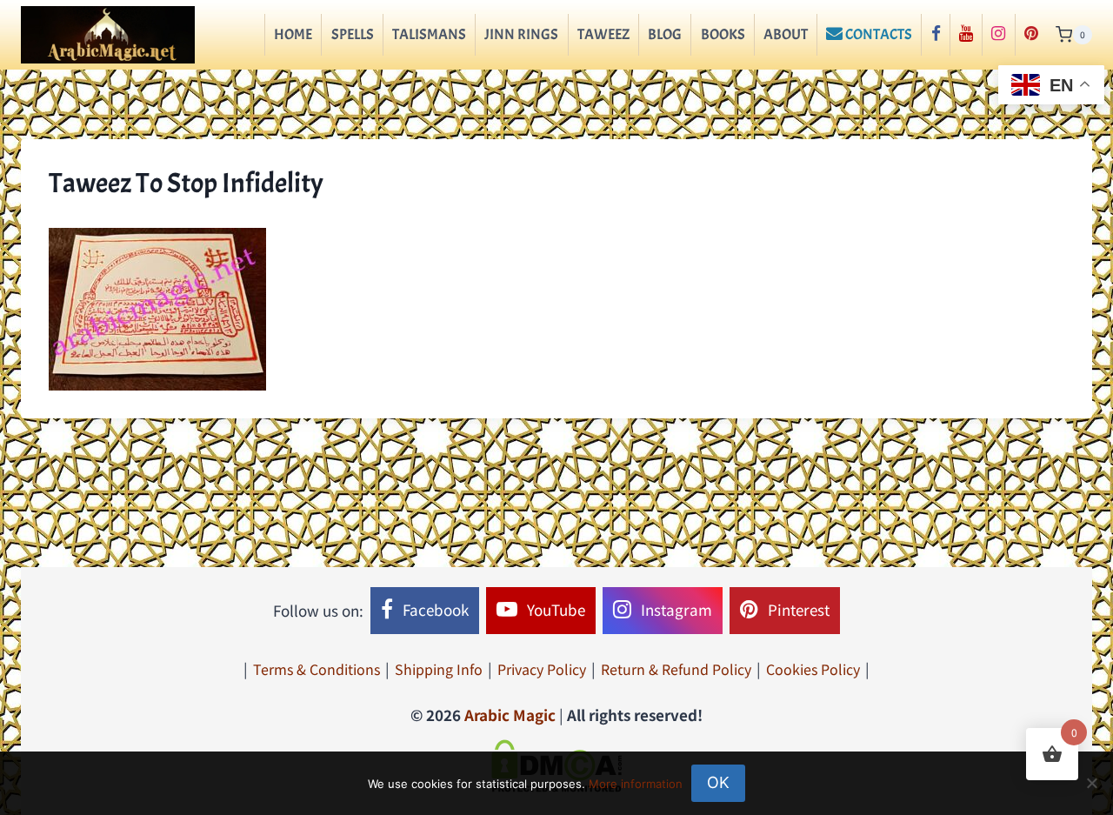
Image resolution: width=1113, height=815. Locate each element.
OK (718, 782)
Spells (352, 34)
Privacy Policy (541, 668)
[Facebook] (935, 35)
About (785, 34)
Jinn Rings (521, 34)
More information (636, 784)
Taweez (603, 34)
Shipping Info (439, 668)
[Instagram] (998, 35)
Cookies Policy (813, 668)
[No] (1091, 783)
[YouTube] (966, 35)
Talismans (429, 34)
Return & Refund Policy (676, 668)
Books (723, 34)
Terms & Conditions (316, 668)
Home (293, 34)
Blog (665, 34)
